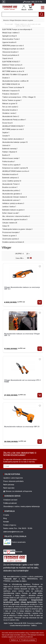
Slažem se (14, 640)
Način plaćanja (8, 484)
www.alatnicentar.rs (14, 576)
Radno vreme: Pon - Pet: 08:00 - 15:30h (17, 528)
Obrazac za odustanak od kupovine (18, 491)
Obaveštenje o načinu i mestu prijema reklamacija (21, 506)
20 (27, 254)
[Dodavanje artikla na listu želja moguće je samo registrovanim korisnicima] (40, 266)
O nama (6, 515)
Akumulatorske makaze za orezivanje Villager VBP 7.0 (22, 334)
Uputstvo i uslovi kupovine (13, 478)
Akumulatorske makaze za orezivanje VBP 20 (21, 426)
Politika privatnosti (10, 503)
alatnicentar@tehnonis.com (13, 532)
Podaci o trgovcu (9, 525)
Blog (5, 518)
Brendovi (6, 20)
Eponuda (18, 552)
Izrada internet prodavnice (20, 625)
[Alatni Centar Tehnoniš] (10, 7)
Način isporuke (8, 488)
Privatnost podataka (28, 640)
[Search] (41, 14)
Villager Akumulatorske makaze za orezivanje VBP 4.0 (22, 288)
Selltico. (34, 625)
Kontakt (6, 522)
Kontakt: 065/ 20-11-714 (33, 2)
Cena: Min (19, 258)
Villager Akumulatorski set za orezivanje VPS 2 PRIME (22, 381)
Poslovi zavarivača (18, 542)
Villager (12, 20)
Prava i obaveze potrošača (13, 481)
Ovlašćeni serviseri (10, 500)
